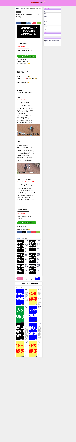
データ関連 (46, 29)
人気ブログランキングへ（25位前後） (27, 181)
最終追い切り (20, 238)
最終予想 (45, 26)
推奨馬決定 (46, 16)
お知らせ (45, 11)
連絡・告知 (46, 13)
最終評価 (45, 24)
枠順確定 (45, 21)
